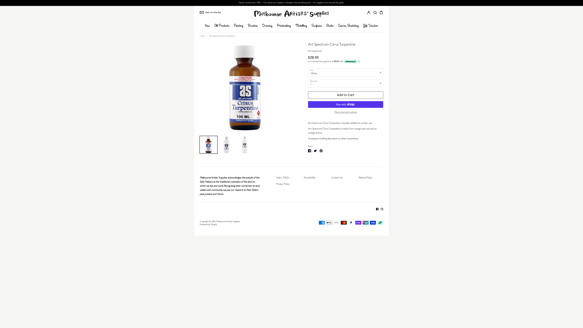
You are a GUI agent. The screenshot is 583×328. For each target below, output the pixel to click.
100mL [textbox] (313, 73)
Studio (330, 26)
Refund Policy (365, 178)
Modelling (301, 26)
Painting (238, 26)
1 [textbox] (311, 84)
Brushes (253, 26)
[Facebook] (376, 209)
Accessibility (309, 178)
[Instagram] (380, 209)
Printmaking (284, 26)
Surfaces (317, 26)
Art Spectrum (315, 51)
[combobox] (345, 72)
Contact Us (337, 178)
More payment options (345, 112)
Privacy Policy (283, 184)
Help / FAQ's (282, 178)
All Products (221, 26)
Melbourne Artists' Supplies (228, 222)
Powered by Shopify (208, 225)
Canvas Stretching (348, 26)
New (207, 26)
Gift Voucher (370, 26)
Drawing (267, 26)
